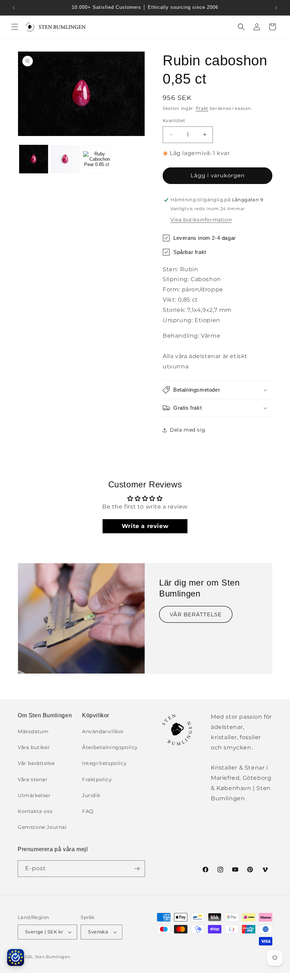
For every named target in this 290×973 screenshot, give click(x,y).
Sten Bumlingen (52, 956)
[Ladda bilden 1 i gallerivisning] (33, 159)
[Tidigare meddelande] (14, 8)
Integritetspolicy (104, 763)
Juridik (91, 795)
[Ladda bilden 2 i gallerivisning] (65, 159)
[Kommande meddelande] (276, 8)
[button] (15, 27)
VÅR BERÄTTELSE (196, 614)
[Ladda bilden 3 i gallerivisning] (97, 159)
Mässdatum (33, 731)
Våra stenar (33, 779)
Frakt (202, 108)
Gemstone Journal (42, 827)
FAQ (88, 811)
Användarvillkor (103, 731)
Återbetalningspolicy (110, 747)
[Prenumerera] (137, 868)
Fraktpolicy (97, 779)
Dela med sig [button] (187, 430)
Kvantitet (174, 120)
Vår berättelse (36, 763)
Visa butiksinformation (201, 219)
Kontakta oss (35, 811)
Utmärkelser (34, 795)
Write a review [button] (145, 526)
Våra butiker (34, 747)
